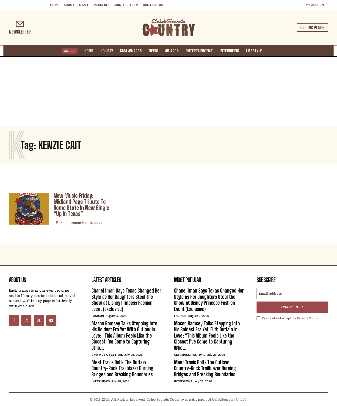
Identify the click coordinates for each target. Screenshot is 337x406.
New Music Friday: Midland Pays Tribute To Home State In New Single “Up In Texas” (81, 204)
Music (60, 222)
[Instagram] (26, 320)
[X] (39, 320)
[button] (269, 50)
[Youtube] (51, 320)
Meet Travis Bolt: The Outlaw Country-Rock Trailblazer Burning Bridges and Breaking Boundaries (122, 368)
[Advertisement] (168, 91)
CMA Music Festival (107, 354)
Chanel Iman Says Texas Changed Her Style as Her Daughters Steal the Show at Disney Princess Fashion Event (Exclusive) (126, 300)
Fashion (97, 316)
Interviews (100, 381)
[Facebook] (14, 320)
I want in (289, 307)
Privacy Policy (307, 318)
